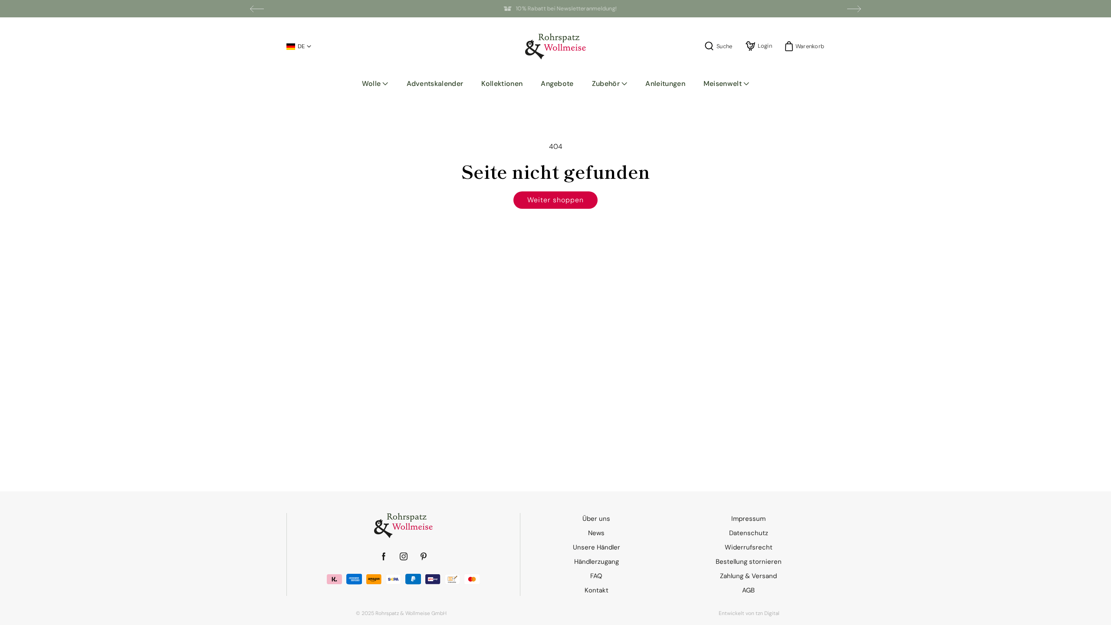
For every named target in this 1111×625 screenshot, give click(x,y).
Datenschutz (748, 533)
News (596, 533)
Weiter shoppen (555, 199)
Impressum (748, 518)
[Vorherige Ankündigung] (256, 8)
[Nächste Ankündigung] (854, 8)
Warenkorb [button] (807, 46)
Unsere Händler (596, 547)
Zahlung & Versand (748, 576)
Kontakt (596, 590)
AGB (748, 590)
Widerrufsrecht (748, 547)
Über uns (596, 518)
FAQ (596, 576)
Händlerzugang (596, 561)
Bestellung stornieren (749, 561)
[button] (375, 83)
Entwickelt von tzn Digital (749, 613)
